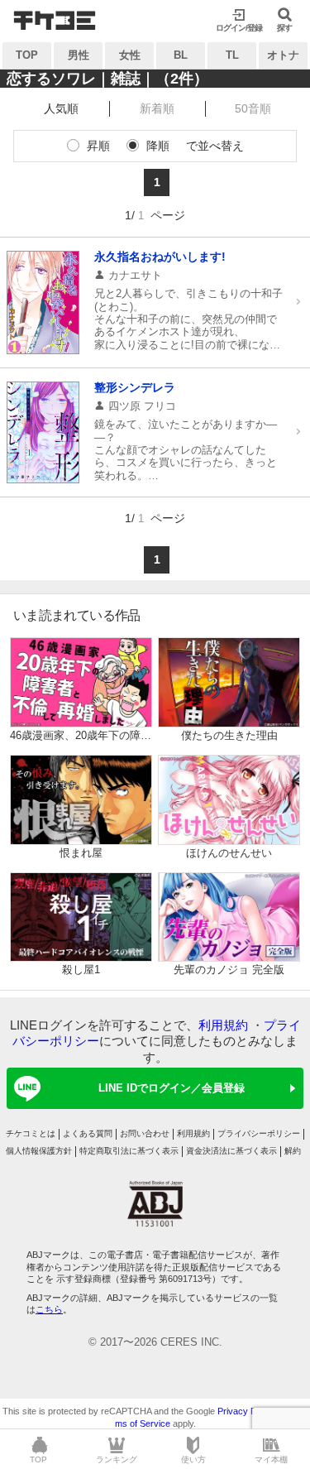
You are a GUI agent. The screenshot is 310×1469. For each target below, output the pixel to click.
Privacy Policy (245, 1411)
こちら (49, 1309)
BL (181, 55)
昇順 (98, 145)
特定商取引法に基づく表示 (129, 1150)
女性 (130, 55)
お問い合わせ (144, 1133)
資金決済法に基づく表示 (231, 1150)
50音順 (253, 108)
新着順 (157, 108)
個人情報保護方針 (39, 1150)
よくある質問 (87, 1133)
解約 (292, 1150)
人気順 (61, 108)
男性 (78, 55)
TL (232, 55)
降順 (157, 145)
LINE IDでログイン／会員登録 (171, 1088)
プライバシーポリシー (258, 1133)
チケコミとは (30, 1133)
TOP (27, 55)
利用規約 (223, 1025)
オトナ (283, 55)
